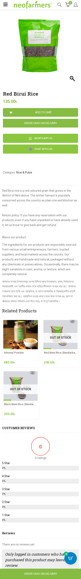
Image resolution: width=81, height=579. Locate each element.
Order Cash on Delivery (40, 123)
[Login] (76, 4)
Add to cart (43, 112)
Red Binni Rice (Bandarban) (60, 352)
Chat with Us (43, 148)
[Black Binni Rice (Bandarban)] (20, 373)
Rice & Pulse (24, 172)
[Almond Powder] (20, 322)
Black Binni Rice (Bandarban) (21, 404)
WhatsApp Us (43, 138)
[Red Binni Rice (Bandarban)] (60, 322)
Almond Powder (14, 352)
